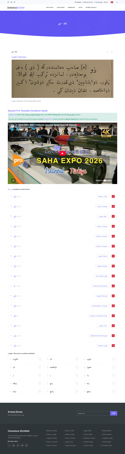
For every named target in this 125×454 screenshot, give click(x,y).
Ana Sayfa (49, 7)
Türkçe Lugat (106, 442)
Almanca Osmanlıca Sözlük (98, 316)
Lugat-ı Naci (103, 216)
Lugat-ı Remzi (102, 256)
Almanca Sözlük (51, 430)
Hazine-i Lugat (102, 345)
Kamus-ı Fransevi (101, 236)
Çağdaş (78, 2)
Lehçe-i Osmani (102, 206)
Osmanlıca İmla (107, 445)
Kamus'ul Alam (69, 434)
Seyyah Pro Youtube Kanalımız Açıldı (27, 110)
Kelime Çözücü (88, 2)
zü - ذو (10, 189)
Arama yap (99, 2)
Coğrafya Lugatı (107, 438)
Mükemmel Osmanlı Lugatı (99, 336)
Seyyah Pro (12, 115)
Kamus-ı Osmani (102, 226)
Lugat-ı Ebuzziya (19, 57)
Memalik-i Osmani (89, 438)
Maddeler (71, 7)
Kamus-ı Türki (102, 196)
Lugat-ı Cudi (103, 326)
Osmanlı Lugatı (88, 442)
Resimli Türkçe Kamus (100, 286)
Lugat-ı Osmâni (88, 445)
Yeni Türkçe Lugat (101, 276)
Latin (80, 7)
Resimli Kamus (106, 430)
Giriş (106, 2)
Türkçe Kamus (107, 434)
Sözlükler (60, 7)
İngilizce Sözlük (102, 266)
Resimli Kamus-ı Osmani (99, 306)
